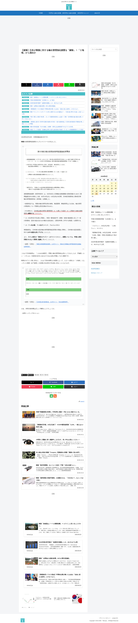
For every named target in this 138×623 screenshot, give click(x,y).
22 (112, 191)
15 (112, 188)
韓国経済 (31, 374)
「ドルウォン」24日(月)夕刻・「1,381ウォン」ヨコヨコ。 (103, 227)
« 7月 (92, 200)
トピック (25, 374)
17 (92, 191)
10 (92, 188)
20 (104, 191)
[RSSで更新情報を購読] (55, 396)
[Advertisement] (69, 30)
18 (96, 191)
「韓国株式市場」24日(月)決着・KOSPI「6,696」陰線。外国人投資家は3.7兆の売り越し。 (104, 235)
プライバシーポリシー (104, 618)
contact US (115, 618)
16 (115, 188)
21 (108, 191)
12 (100, 188)
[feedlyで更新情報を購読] (51, 396)
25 (96, 194)
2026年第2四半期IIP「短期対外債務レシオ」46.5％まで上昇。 (104, 243)
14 (108, 188)
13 (104, 188)
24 (92, 194)
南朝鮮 (37, 374)
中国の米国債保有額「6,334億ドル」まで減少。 (103, 220)
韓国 (47, 374)
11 (96, 188)
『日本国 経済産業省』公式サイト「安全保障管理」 (52, 302)
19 (100, 191)
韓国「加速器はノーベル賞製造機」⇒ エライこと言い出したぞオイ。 (103, 213)
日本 (43, 374)
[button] (80, 85)
